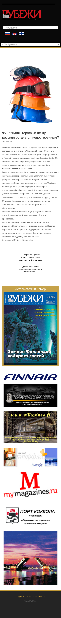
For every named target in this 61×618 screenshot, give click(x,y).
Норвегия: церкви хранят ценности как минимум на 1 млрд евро (30, 257)
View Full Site (31, 601)
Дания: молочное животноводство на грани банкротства (30, 269)
